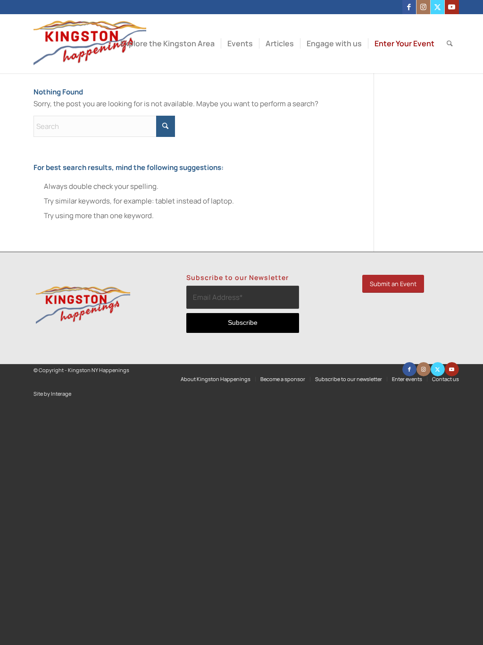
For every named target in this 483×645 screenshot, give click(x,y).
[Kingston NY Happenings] (89, 43)
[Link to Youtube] (452, 7)
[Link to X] (437, 7)
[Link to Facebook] (409, 7)
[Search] (450, 43)
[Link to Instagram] (423, 7)
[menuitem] (167, 43)
